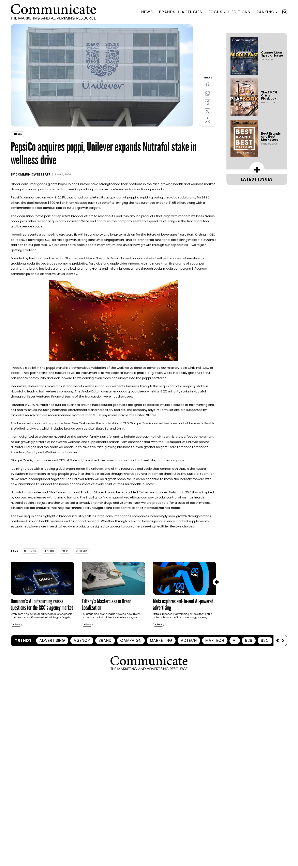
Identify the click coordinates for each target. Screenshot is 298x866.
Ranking (265, 11)
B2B (248, 640)
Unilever (81, 551)
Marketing (161, 640)
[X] (207, 111)
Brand (105, 640)
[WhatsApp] (207, 93)
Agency (82, 640)
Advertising (52, 640)
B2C (265, 640)
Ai (235, 640)
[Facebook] (207, 102)
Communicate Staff (32, 174)
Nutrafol (30, 551)
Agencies (192, 11)
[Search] (284, 12)
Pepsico (49, 551)
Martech (214, 640)
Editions (241, 11)
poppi (65, 551)
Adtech (189, 640)
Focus (215, 11)
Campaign (130, 640)
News (147, 11)
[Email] (207, 120)
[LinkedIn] (207, 84)
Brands (167, 11)
